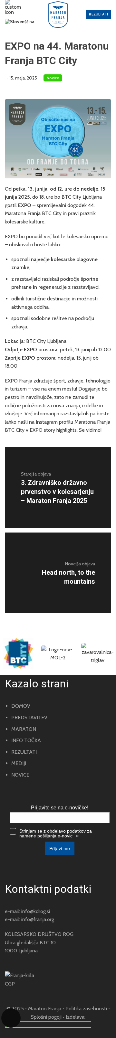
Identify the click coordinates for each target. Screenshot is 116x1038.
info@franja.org (37, 919)
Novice (53, 77)
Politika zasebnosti (86, 1008)
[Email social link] (7, 993)
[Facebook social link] (16, 993)
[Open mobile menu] (13, 7)
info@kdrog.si (35, 911)
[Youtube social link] (34, 993)
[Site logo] (58, 14)
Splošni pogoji (46, 1017)
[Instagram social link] (25, 993)
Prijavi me (59, 848)
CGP (10, 984)
